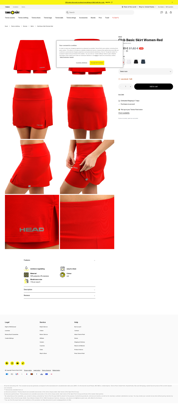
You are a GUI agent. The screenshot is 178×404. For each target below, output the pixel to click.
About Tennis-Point (79, 334)
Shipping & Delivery (79, 342)
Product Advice (78, 349)
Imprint (72, 57)
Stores (76, 338)
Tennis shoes (36, 18)
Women (25, 26)
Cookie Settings (9, 338)
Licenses (7, 330)
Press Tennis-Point (79, 353)
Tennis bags (48, 18)
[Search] (67, 12)
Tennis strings (71, 18)
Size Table (121, 94)
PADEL (23, 7)
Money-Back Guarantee (11, 334)
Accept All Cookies (97, 63)
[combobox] (99, 12)
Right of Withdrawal (10, 327)
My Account (77, 327)
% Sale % (115, 18)
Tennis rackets (10, 18)
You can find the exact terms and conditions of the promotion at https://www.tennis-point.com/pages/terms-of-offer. (38, 400)
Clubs (41, 349)
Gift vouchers (169, 7)
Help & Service (43, 327)
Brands (93, 18)
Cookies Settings (81, 62)
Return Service (44, 334)
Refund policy (56, 370)
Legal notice (36, 370)
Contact (76, 330)
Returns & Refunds (79, 345)
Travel (107, 18)
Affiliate (42, 338)
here (96, 55)
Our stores (161, 7)
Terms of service (46, 370)
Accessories (83, 18)
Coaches (42, 345)
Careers (42, 342)
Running (15, 7)
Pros (100, 18)
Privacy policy (28, 370)
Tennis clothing (23, 18)
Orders (41, 330)
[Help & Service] (161, 12)
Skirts (32, 26)
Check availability (123, 113)
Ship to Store (43, 353)
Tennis (7, 7)
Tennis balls (59, 18)
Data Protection (64, 57)
